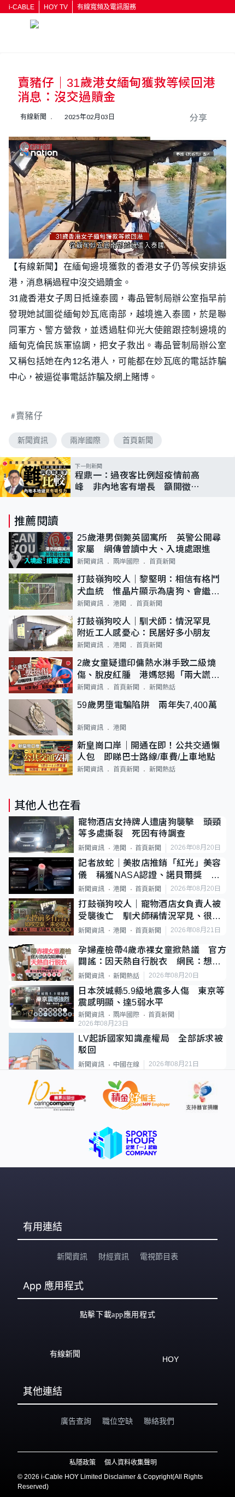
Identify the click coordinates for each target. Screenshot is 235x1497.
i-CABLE (21, 7)
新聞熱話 (162, 687)
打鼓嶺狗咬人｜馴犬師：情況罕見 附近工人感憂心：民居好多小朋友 (148, 627)
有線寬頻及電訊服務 (106, 7)
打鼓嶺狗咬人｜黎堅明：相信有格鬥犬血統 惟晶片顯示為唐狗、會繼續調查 (148, 586)
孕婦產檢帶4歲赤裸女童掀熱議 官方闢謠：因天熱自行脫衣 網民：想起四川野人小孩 (152, 956)
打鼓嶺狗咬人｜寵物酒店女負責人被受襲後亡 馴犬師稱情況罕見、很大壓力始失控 (149, 910)
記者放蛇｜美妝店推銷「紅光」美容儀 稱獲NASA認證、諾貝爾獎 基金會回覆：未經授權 (149, 869)
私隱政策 (82, 1462)
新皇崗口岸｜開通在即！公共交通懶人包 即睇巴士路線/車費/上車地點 (148, 751)
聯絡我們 (159, 1421)
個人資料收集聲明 (130, 1462)
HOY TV (56, 7)
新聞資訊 (32, 440)
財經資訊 (113, 1256)
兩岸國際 (85, 440)
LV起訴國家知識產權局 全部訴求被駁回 (150, 1044)
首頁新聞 (137, 440)
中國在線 (126, 1064)
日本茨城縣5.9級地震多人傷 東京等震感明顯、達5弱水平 (151, 996)
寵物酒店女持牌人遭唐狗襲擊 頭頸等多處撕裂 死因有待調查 (149, 827)
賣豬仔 (29, 415)
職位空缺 (117, 1421)
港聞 (119, 603)
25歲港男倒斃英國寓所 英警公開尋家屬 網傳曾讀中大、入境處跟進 (149, 543)
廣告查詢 (76, 1421)
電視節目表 (159, 1256)
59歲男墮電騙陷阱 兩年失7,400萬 (147, 705)
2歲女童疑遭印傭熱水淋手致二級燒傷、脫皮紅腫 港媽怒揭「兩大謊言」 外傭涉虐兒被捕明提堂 (151, 669)
